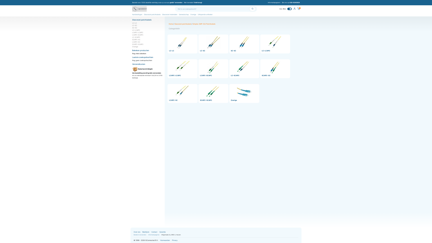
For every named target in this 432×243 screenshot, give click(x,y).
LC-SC (134, 25)
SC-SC (134, 28)
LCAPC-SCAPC (137, 35)
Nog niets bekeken (139, 53)
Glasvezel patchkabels (182, 24)
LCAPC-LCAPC (137, 32)
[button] (137, 14)
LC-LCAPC (136, 30)
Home (171, 24)
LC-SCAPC (136, 37)
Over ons (137, 232)
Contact (154, 232)
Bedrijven (145, 232)
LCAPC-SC (136, 42)
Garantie (162, 232)
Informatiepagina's (274, 2)
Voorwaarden (165, 240)
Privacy (175, 240)
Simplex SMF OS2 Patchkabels (204, 24)
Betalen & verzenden (140, 235)
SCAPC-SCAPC (137, 44)
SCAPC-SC (136, 39)
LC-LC (134, 23)
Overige (135, 47)
